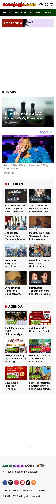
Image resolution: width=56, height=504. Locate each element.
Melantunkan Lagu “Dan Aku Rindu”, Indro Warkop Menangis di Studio (40, 236)
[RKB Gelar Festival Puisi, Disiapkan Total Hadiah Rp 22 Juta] (16, 196)
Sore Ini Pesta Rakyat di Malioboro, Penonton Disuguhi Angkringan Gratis (15, 263)
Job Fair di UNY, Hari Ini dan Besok (39, 330)
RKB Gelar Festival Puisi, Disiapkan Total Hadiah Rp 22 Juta (16, 208)
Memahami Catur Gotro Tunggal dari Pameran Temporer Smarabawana (39, 263)
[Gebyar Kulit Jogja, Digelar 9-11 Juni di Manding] (16, 346)
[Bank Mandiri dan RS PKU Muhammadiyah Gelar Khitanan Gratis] (16, 318)
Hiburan (12, 199)
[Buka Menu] (46, 4)
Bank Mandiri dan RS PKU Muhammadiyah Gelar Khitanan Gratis (15, 331)
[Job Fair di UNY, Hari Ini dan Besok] (40, 318)
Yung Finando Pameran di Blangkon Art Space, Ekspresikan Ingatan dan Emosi (16, 291)
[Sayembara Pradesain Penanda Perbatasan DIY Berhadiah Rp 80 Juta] (16, 373)
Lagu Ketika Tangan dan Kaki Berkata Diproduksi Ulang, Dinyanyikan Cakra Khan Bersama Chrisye (40, 291)
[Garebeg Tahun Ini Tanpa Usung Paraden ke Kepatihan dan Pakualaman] (40, 346)
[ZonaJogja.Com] (19, 4)
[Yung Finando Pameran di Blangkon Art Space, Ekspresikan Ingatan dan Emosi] (16, 278)
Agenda (12, 322)
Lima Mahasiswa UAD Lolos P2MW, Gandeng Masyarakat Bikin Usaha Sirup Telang (26, 116)
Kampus (10, 109)
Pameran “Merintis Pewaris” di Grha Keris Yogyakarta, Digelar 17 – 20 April (39, 386)
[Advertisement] (28, 58)
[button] (41, 4)
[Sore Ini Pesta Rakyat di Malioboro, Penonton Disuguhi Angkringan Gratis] (16, 250)
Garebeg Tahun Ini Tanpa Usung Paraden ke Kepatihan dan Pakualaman (39, 358)
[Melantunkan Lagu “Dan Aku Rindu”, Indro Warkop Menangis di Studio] (40, 223)
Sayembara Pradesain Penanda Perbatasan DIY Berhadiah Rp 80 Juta (14, 386)
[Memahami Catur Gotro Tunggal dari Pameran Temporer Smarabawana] (40, 250)
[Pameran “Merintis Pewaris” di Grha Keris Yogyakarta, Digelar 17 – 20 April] (40, 373)
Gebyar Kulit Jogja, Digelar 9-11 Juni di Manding (15, 358)
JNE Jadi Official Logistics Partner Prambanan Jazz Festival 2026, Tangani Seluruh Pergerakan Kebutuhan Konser (39, 208)
